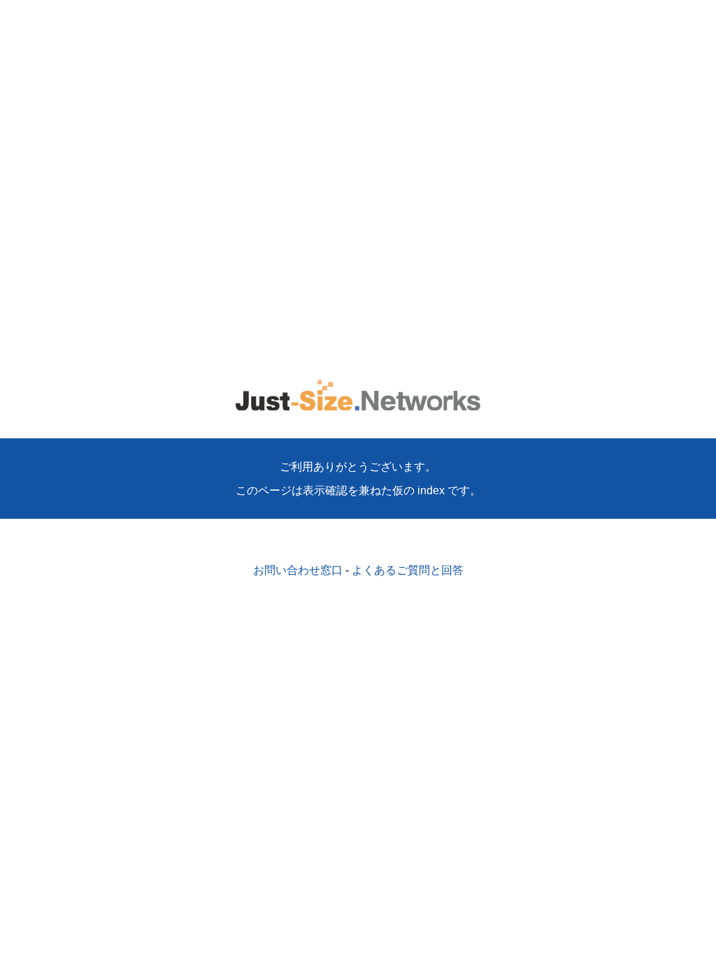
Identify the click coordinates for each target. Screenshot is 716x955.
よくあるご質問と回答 (408, 570)
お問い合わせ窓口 (298, 570)
